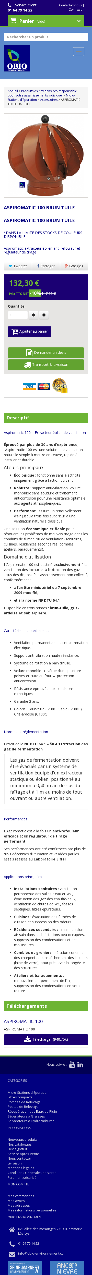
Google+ (76, 265)
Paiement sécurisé (22, 1177)
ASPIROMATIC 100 (23, 1021)
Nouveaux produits (23, 1139)
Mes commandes (21, 1196)
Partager (47, 265)
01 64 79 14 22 (20, 10)
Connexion (76, 9)
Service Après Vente (23, 1153)
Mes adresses (19, 1205)
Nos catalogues (20, 1144)
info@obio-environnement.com (42, 1253)
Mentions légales (21, 1167)
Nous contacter (19, 1158)
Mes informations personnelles (32, 1210)
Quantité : (17, 306)
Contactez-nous (70, 5)
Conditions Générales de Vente (32, 1172)
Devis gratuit (17, 1149)
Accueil (13, 91)
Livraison (15, 1163)
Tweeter (19, 265)
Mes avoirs (16, 1200)
